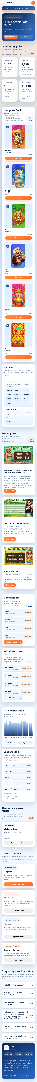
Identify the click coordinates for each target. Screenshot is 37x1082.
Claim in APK (9, 491)
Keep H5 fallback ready (13, 698)
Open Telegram (18, 884)
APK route (8, 1054)
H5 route (19, 1054)
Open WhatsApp (18, 910)
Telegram (29, 1054)
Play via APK (18, 158)
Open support (18, 960)
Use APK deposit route (13, 642)
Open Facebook (18, 937)
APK (33, 3)
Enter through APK (10, 36)
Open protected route (18, 843)
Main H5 (26, 36)
